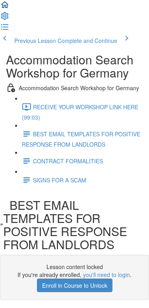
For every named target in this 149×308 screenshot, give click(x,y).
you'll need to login (106, 275)
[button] (5, 7)
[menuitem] (5, 18)
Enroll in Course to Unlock (74, 285)
